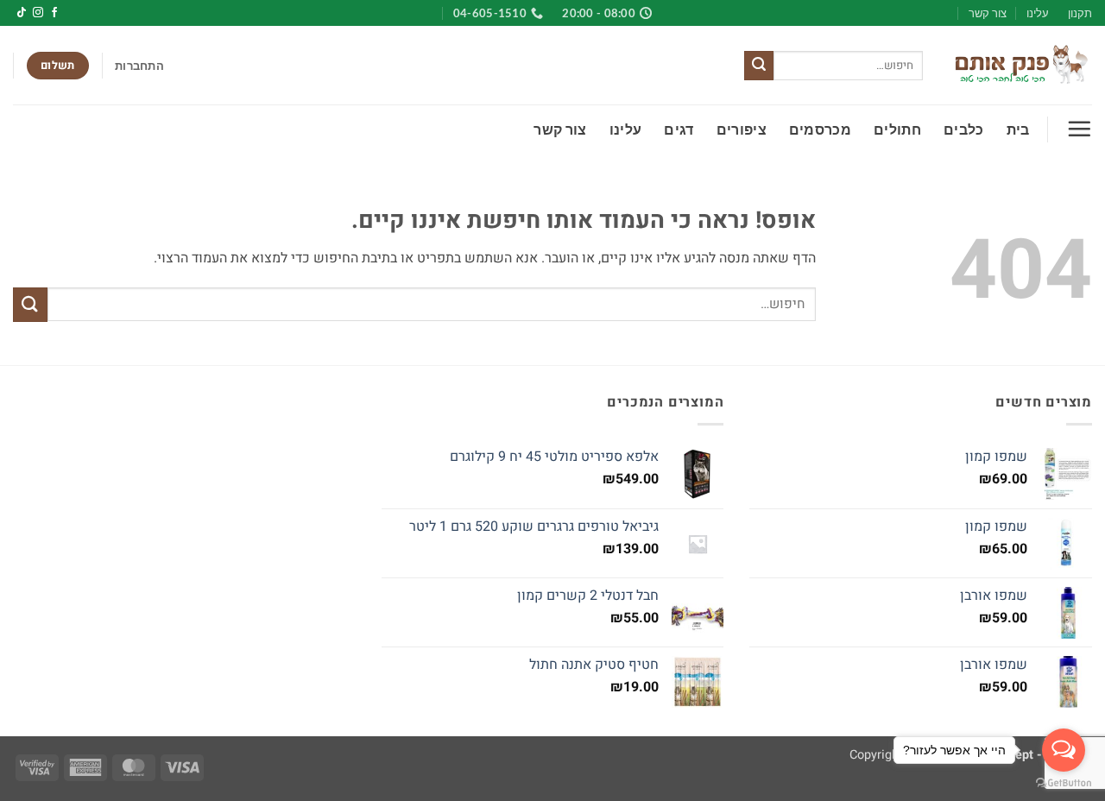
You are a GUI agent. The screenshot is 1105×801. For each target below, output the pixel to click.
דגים (678, 129)
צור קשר (988, 13)
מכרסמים (820, 129)
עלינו (1037, 13)
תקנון (1080, 13)
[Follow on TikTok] (21, 13)
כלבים (964, 129)
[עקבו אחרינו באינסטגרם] (38, 13)
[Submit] (759, 65)
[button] (139, 65)
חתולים (897, 129)
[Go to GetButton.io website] (1063, 783)
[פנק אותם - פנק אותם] (1020, 65)
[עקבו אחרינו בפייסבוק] (54, 13)
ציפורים (742, 129)
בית (1018, 129)
